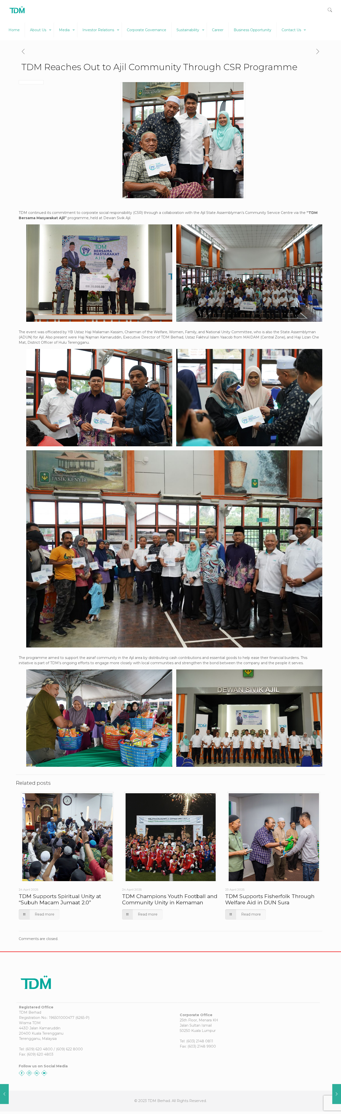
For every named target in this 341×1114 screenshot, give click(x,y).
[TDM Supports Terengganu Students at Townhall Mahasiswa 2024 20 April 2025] (4, 1094)
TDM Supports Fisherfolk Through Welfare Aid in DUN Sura (270, 899)
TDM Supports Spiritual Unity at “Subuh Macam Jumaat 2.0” (60, 899)
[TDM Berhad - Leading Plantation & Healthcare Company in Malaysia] (17, 10)
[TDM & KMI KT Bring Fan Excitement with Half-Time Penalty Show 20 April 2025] (336, 1094)
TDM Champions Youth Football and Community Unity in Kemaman (169, 899)
